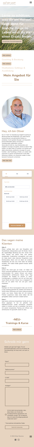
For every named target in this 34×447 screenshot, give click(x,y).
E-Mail (7, 377)
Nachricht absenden (17, 427)
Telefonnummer (10, 369)
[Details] (17, 173)
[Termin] (6, 173)
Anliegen (8, 385)
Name (7, 361)
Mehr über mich (7, 160)
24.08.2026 (10, 187)
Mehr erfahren (7, 55)
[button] (10, 197)
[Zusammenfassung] (27, 173)
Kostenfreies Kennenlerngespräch (12, 41)
